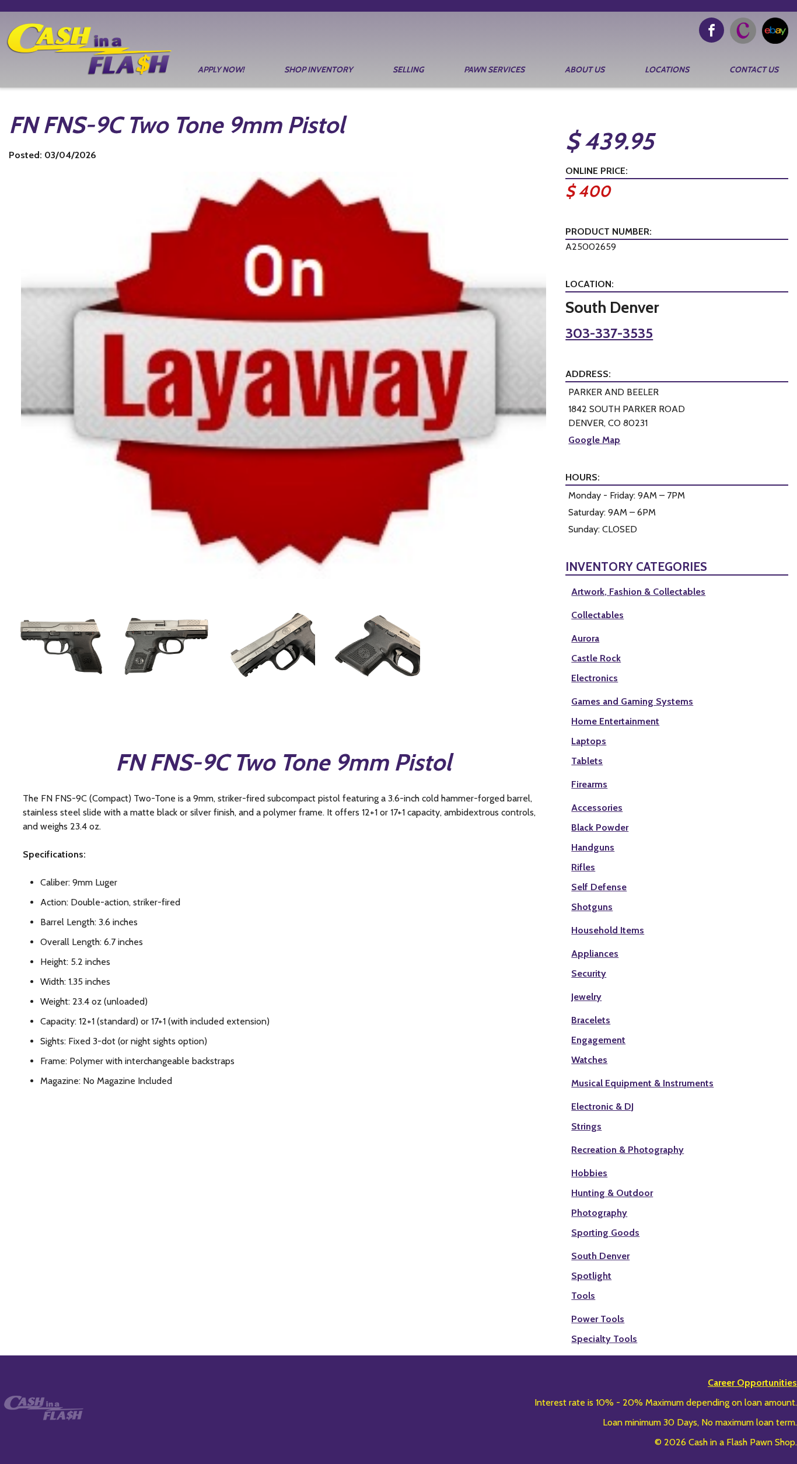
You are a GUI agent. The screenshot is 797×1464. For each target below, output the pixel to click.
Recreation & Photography (627, 1149)
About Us (584, 69)
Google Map (594, 439)
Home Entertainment (615, 721)
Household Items (607, 930)
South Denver (600, 1255)
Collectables (597, 615)
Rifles (583, 867)
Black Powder (599, 827)
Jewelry (586, 996)
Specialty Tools (604, 1338)
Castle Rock (596, 658)
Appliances (594, 953)
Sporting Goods (605, 1232)
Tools (583, 1295)
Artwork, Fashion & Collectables (638, 591)
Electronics (594, 678)
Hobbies (589, 1173)
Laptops (588, 741)
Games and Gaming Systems (632, 701)
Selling (408, 69)
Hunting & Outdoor (612, 1192)
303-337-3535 (609, 333)
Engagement (598, 1039)
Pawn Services (494, 69)
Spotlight (591, 1275)
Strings (586, 1126)
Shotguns (592, 906)
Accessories (597, 807)
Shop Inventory (318, 69)
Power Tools (597, 1318)
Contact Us (753, 69)
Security (588, 973)
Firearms (589, 784)
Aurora (585, 638)
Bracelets (590, 1020)
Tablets (587, 760)
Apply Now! (221, 69)
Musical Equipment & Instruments (642, 1083)
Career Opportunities (752, 1382)
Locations (667, 69)
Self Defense (599, 887)
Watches (589, 1059)
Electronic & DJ (602, 1106)
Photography (599, 1212)
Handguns (592, 847)
